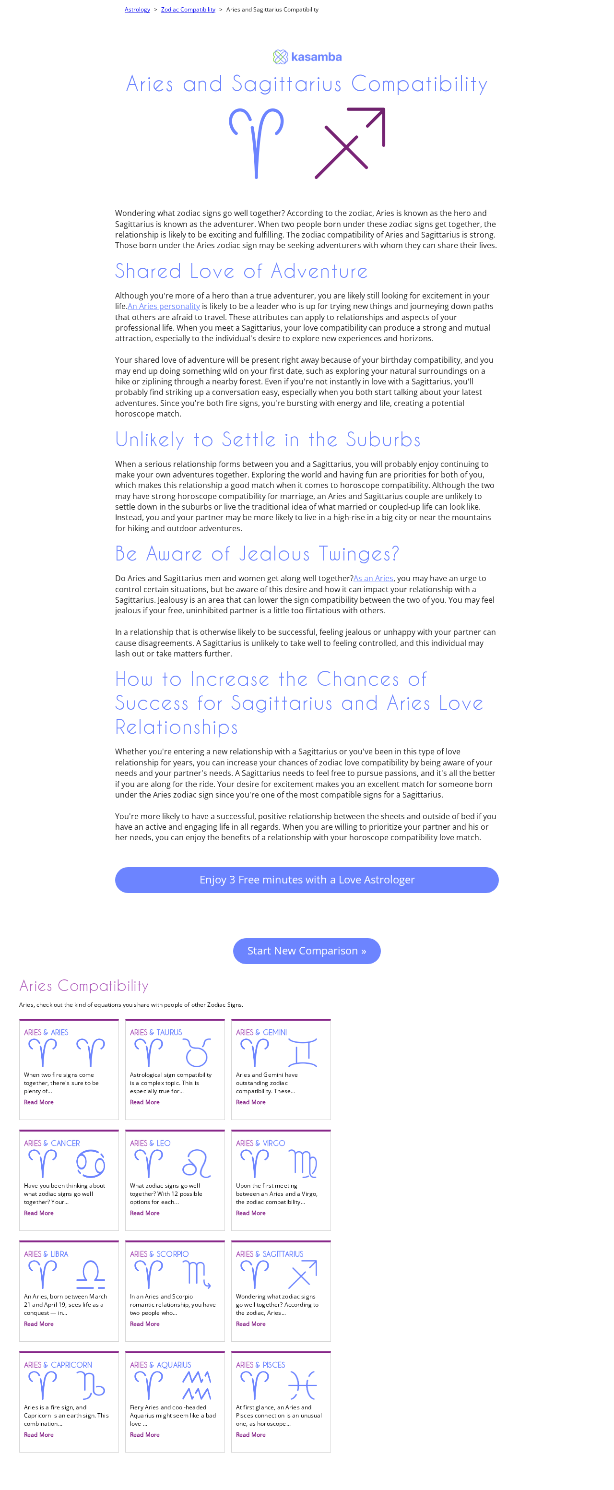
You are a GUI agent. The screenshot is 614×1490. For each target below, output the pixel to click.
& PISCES (279, 1400)
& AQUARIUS (173, 1400)
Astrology (137, 9)
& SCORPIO (173, 1289)
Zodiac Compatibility (188, 9)
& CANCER (64, 1178)
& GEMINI (267, 1067)
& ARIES (61, 1067)
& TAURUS (171, 1067)
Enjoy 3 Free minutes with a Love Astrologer (307, 879)
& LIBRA (65, 1289)
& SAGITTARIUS (277, 1289)
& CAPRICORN (66, 1400)
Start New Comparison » (307, 950)
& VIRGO (277, 1178)
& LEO (166, 1178)
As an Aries (373, 578)
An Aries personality (164, 306)
